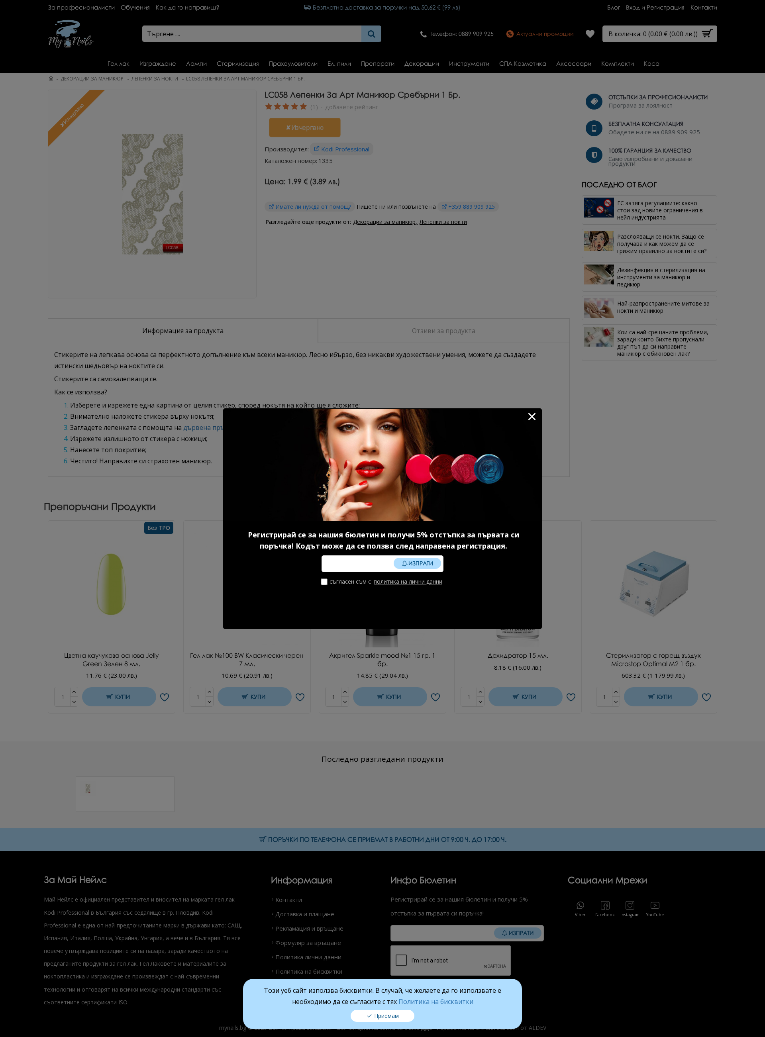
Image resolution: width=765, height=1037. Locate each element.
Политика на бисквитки (435, 1001)
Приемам (386, 1015)
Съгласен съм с (386, 581)
